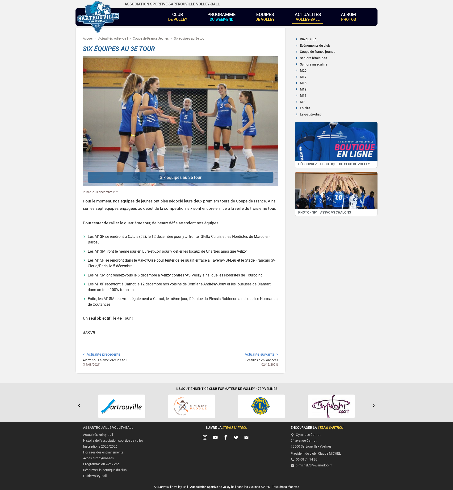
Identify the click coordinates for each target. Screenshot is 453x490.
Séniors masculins (313, 64)
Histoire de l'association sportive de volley (113, 441)
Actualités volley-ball (98, 435)
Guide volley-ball (95, 476)
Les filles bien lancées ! (261, 360)
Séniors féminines (313, 58)
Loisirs (305, 108)
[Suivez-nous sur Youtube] (215, 437)
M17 (303, 77)
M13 (303, 89)
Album (348, 17)
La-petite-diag (311, 114)
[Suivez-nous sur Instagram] (205, 437)
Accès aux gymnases (98, 458)
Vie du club (308, 39)
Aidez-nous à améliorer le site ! (105, 360)
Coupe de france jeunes (317, 52)
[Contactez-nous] (247, 437)
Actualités (308, 17)
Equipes (265, 17)
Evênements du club (315, 46)
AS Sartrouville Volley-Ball (108, 428)
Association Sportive (204, 487)
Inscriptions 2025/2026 (100, 447)
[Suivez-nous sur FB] (226, 437)
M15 (303, 83)
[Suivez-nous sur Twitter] (236, 437)
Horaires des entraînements (103, 452)
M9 (302, 102)
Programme (221, 17)
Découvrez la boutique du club (105, 470)
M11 (303, 96)
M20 (303, 71)
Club (177, 17)
